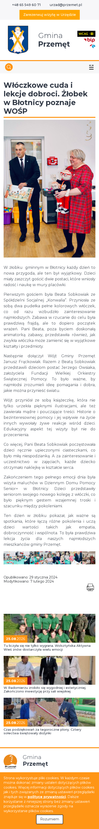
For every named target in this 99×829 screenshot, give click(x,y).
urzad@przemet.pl (66, 5)
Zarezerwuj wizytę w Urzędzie (49, 15)
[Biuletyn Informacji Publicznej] (89, 39)
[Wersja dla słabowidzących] (86, 33)
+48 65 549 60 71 (26, 5)
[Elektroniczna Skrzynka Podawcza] (92, 46)
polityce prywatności (47, 797)
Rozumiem (49, 819)
